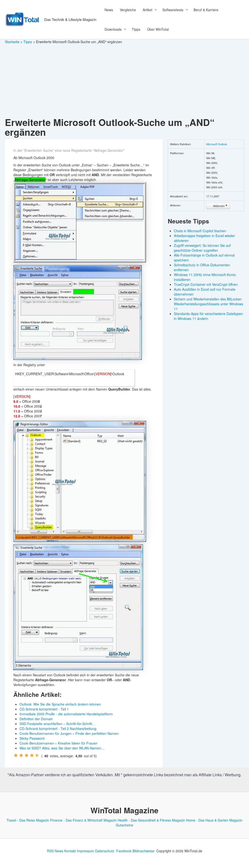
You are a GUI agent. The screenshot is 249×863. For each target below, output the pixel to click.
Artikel (147, 9)
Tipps (136, 29)
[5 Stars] (37, 755)
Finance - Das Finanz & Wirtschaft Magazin (83, 820)
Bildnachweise (143, 850)
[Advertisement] (124, 81)
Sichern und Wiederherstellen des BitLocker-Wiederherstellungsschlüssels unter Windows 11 (208, 304)
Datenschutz (104, 850)
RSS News (55, 850)
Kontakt (70, 850)
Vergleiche (128, 9)
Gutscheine (124, 825)
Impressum (85, 850)
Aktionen (218, 206)
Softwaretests (172, 9)
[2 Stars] (21, 755)
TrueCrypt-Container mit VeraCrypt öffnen (206, 284)
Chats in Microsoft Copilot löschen (200, 230)
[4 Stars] (31, 755)
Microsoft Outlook (216, 144)
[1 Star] (15, 755)
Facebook (124, 850)
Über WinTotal (158, 29)
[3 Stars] (26, 755)
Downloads (113, 29)
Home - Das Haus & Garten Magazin (214, 820)
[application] (154, 9)
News (109, 9)
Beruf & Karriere (206, 9)
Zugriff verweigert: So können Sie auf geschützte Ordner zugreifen (202, 248)
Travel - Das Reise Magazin (28, 820)
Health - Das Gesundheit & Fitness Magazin (151, 820)
